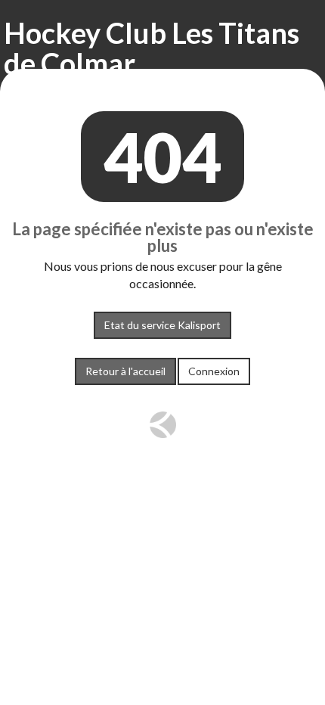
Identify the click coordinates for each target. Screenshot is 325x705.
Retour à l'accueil (125, 371)
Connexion (214, 371)
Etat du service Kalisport (162, 324)
